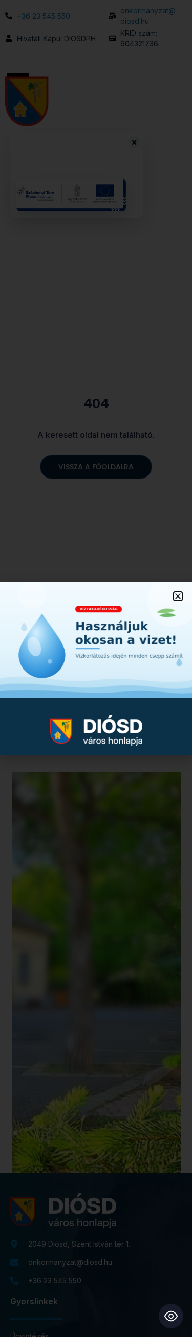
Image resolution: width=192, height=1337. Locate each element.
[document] (96, 668)
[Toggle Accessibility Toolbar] (171, 1316)
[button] (178, 596)
